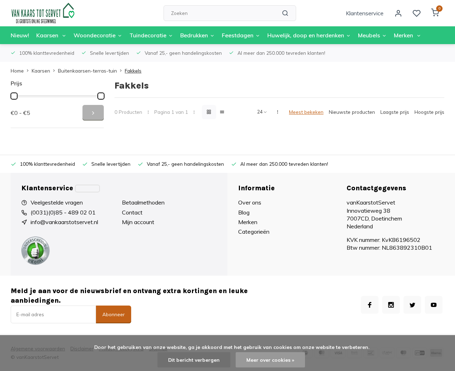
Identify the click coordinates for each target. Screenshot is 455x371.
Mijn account (138, 222)
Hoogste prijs (429, 112)
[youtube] (434, 305)
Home (17, 71)
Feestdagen (237, 35)
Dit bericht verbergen (194, 360)
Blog (244, 212)
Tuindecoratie (147, 35)
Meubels (369, 35)
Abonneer (113, 314)
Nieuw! (20, 35)
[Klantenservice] (87, 188)
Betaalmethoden (143, 202)
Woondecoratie (95, 35)
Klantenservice (365, 13)
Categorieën (253, 231)
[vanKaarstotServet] (43, 13)
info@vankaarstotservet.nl (64, 222)
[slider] (13, 96)
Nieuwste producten (352, 112)
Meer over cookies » (270, 360)
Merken (404, 35)
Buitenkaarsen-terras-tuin (87, 71)
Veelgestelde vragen (57, 202)
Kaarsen (48, 35)
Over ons (249, 202)
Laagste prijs (394, 112)
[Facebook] (370, 305)
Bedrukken (194, 35)
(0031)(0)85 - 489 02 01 (63, 212)
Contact (132, 212)
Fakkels (133, 71)
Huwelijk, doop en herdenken (305, 35)
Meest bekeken (306, 112)
